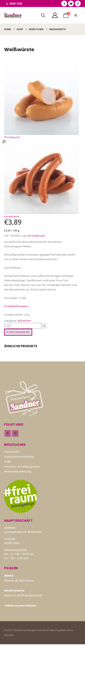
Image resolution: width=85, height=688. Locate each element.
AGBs (7, 462)
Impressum (11, 452)
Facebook (8, 433)
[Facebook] (64, 3)
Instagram (15, 433)
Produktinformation (16, 306)
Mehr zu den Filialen (21, 606)
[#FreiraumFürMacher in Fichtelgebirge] (20, 496)
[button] (43, 15)
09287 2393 (15, 3)
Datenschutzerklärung (19, 457)
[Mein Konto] (55, 15)
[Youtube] (71, 3)
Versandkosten (36, 235)
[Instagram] (78, 3)
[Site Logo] (13, 15)
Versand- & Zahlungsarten (22, 467)
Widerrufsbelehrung (17, 471)
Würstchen (24, 320)
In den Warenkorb (18, 332)
